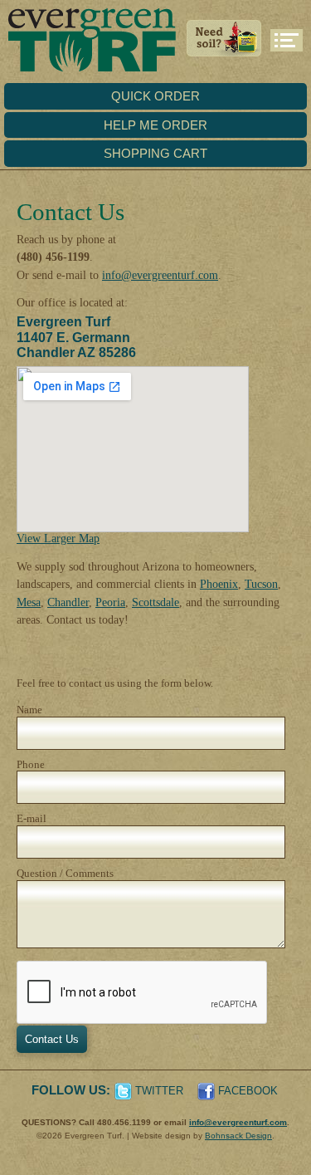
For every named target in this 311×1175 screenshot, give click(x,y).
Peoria (110, 602)
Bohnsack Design (238, 1135)
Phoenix (219, 583)
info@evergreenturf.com (160, 275)
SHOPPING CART (155, 153)
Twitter (159, 1090)
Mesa (29, 602)
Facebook (248, 1090)
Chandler (68, 602)
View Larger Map (58, 538)
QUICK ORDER (155, 96)
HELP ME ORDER (155, 125)
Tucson (261, 583)
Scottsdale (155, 602)
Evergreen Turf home (88, 41)
